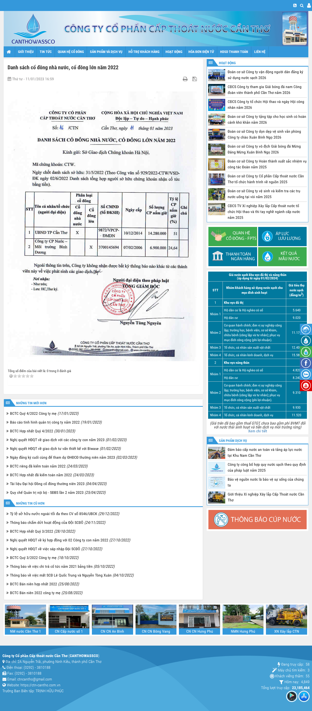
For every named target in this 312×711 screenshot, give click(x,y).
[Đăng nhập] (309, 5)
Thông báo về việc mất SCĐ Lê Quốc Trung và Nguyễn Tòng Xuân (72, 575)
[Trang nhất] (9, 51)
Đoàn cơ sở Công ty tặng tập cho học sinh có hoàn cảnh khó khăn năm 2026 (267, 119)
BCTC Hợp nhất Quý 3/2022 (42, 531)
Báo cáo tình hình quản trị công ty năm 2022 (56, 422)
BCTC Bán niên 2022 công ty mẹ (46, 592)
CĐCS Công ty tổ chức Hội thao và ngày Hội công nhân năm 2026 (266, 104)
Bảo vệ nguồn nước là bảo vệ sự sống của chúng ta (266, 482)
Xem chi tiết (257, 431)
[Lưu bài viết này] (195, 79)
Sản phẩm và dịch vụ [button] (106, 52)
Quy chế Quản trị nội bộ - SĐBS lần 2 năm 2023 (58, 492)
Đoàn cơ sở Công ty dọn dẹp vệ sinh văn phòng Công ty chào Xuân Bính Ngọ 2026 (264, 134)
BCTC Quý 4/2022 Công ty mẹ (44, 413)
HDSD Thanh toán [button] (234, 52)
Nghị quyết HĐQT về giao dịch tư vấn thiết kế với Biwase (65, 448)
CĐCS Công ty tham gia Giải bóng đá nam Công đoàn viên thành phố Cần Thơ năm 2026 (265, 89)
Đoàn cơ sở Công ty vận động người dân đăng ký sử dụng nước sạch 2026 (265, 75)
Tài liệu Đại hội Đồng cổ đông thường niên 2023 (58, 483)
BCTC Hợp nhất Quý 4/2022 (42, 431)
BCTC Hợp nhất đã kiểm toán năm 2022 (52, 475)
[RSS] (295, 5)
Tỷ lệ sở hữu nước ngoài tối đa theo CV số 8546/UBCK (64, 513)
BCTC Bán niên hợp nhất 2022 (44, 584)
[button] (302, 5)
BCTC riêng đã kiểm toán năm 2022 (49, 466)
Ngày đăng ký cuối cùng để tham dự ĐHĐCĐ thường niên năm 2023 (73, 457)
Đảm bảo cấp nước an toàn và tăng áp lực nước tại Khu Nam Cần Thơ (265, 452)
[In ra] (186, 79)
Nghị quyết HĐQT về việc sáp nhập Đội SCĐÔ (56, 549)
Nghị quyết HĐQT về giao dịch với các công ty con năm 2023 (68, 439)
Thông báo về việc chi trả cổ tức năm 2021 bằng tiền (62, 566)
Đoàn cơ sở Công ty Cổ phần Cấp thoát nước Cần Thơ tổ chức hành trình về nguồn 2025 (266, 179)
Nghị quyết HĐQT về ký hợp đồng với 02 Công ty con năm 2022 (70, 540)
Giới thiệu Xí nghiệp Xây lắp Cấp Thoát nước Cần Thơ (266, 497)
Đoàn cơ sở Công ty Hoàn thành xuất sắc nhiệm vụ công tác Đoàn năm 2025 (267, 164)
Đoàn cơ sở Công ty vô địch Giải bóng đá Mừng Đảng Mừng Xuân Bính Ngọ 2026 (264, 149)
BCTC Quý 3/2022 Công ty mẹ (44, 557)
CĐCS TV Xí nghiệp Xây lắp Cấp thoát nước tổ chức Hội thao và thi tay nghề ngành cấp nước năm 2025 (264, 211)
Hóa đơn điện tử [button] (201, 52)
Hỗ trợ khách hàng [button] (143, 52)
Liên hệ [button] (259, 52)
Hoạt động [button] (174, 52)
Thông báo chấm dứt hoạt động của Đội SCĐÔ (57, 522)
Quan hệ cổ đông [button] (71, 52)
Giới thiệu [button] (26, 52)
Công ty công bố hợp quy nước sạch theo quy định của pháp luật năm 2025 (267, 467)
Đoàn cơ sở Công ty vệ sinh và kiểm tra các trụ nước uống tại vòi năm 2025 (264, 194)
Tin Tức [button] (46, 52)
